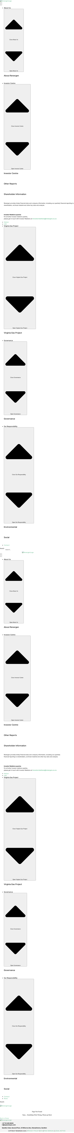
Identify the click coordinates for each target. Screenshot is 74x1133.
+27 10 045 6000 (7, 1123)
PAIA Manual (49, 1131)
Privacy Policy (33, 1131)
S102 (41, 1131)
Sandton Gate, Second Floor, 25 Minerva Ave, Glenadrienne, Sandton (24, 1128)
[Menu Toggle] (1, 3)
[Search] (71, 549)
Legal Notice (60, 1131)
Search (2, 548)
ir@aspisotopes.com (9, 1125)
